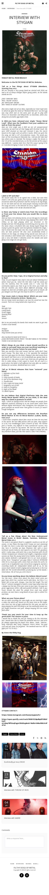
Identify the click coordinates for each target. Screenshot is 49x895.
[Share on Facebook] (34, 737)
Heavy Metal (14, 734)
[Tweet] (37, 737)
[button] (2, 3)
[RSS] (45, 737)
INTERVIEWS (11, 8)
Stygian (5, 734)
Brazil (22, 734)
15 (6, 747)
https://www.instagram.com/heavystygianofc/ (21, 715)
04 (6, 803)
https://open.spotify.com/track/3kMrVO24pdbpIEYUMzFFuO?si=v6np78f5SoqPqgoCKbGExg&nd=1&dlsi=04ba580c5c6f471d (24, 722)
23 (6, 775)
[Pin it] (41, 737)
